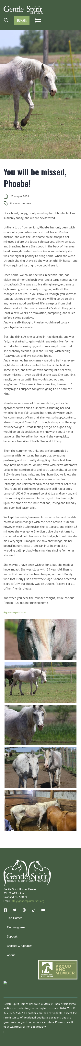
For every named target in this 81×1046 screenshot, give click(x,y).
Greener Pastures (20, 203)
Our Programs (16, 927)
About (11, 955)
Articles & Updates (19, 946)
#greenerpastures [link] (15, 612)
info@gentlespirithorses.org (27, 901)
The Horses (14, 918)
